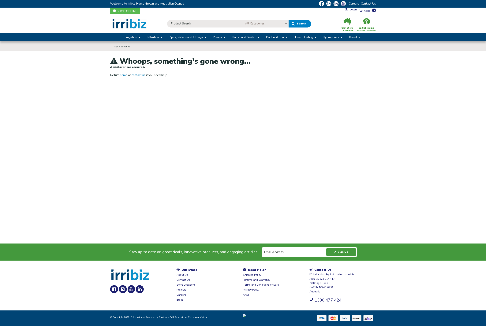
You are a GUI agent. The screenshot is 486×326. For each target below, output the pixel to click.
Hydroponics (331, 37)
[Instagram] (123, 289)
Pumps (217, 37)
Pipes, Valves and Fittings (186, 37)
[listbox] (266, 23)
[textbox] (205, 23)
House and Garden (244, 37)
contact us (138, 75)
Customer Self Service (170, 317)
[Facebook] (114, 289)
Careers (354, 4)
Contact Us (368, 4)
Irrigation (131, 37)
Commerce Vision (197, 317)
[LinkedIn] (140, 289)
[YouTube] (131, 289)
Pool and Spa (275, 37)
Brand (353, 37)
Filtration (153, 37)
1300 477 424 (328, 300)
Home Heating (303, 37)
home (123, 75)
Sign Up (343, 252)
